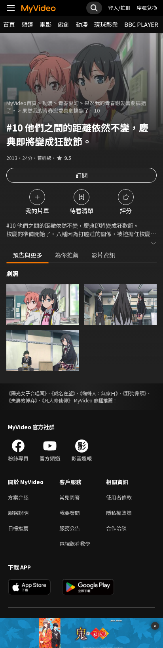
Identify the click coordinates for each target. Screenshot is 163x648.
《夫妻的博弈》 (21, 400)
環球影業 (106, 24)
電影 (45, 24)
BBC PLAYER (141, 24)
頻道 (27, 24)
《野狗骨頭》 (134, 393)
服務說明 (18, 513)
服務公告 (69, 528)
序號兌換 (146, 7)
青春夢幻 (68, 103)
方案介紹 (18, 497)
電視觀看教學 (74, 543)
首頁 (9, 24)
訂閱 (81, 175)
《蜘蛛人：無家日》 (99, 393)
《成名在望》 (63, 393)
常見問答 (69, 497)
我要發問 (69, 513)
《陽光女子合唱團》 (26, 393)
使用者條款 (119, 497)
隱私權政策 (119, 513)
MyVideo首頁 (21, 103)
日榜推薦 (18, 528)
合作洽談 (116, 528)
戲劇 (64, 24)
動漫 (82, 24)
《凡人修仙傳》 (57, 400)
